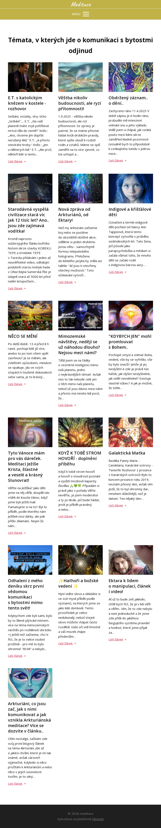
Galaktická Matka (127, 453)
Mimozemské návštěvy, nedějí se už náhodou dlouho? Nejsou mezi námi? (79, 344)
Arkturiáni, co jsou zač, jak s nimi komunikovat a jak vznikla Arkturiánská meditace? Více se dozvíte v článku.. (29, 717)
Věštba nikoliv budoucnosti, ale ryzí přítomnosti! (79, 103)
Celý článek (15, 161)
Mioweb (98, 819)
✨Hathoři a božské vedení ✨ (78, 583)
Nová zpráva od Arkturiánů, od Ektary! (74, 214)
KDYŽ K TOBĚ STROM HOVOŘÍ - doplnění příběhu (79, 458)
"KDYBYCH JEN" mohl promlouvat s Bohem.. (130, 341)
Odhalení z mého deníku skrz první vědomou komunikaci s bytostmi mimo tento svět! (26, 594)
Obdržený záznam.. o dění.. (128, 100)
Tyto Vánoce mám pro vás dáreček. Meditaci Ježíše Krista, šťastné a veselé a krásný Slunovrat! (26, 466)
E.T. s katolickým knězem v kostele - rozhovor (27, 103)
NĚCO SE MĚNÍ (22, 336)
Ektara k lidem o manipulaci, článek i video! (130, 586)
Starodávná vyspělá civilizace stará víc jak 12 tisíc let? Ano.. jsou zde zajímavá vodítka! (28, 220)
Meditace (81, 4)
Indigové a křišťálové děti (130, 211)
